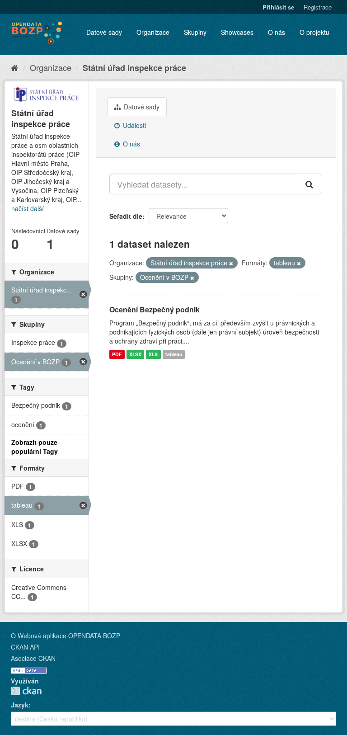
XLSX (135, 354)
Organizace (152, 32)
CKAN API (25, 646)
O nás (276, 32)
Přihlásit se (278, 7)
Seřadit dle (125, 216)
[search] (310, 184)
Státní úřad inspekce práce (134, 68)
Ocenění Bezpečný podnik (154, 309)
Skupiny (195, 32)
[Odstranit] (231, 263)
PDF (117, 354)
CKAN (26, 691)
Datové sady (104, 32)
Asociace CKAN (33, 658)
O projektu (314, 32)
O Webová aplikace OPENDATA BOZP (65, 635)
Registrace (318, 7)
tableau (173, 354)
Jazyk (19, 704)
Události (133, 125)
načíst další (27, 208)
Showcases (237, 32)
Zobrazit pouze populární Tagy (34, 447)
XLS (153, 354)
